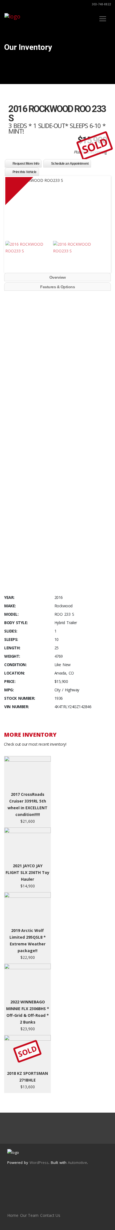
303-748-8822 (101, 4)
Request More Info (26, 164)
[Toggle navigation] (103, 18)
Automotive (77, 1162)
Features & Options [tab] (57, 287)
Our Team (29, 1215)
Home (12, 1215)
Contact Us (50, 1215)
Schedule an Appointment (70, 164)
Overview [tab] (57, 277)
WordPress (39, 1162)
